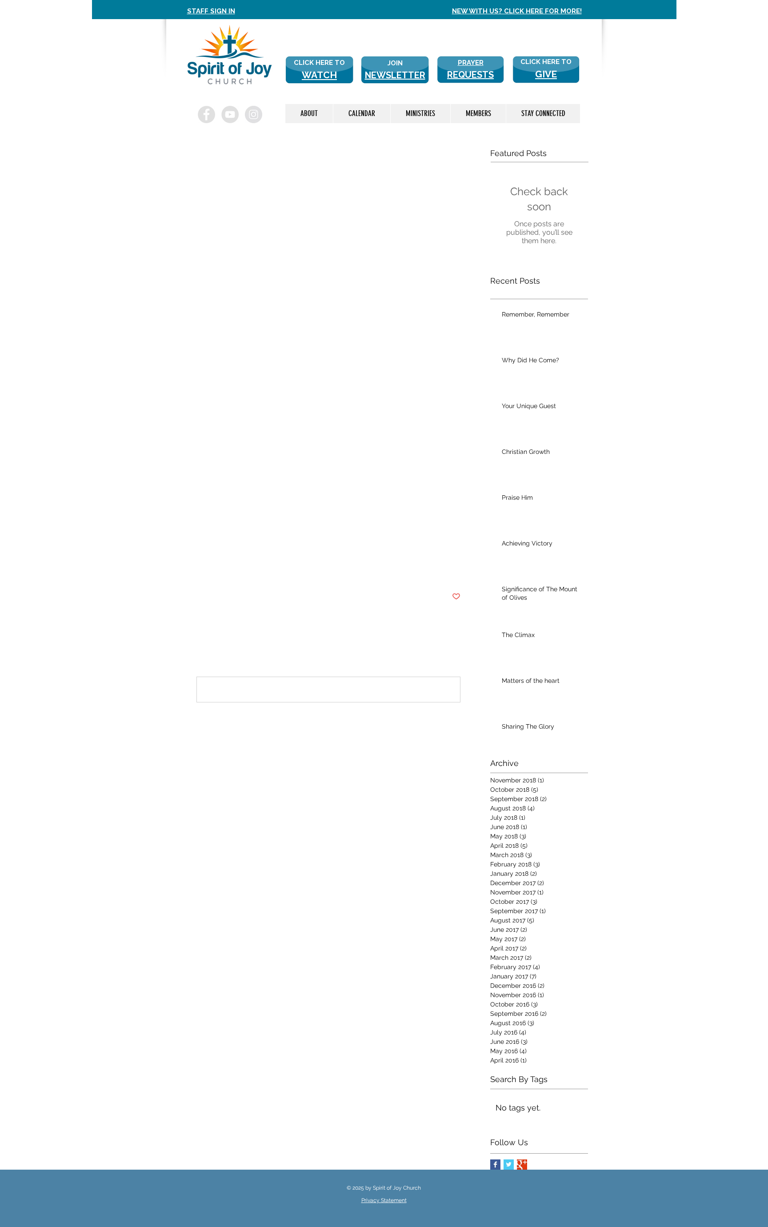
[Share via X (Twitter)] (222, 569)
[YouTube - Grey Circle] (230, 114)
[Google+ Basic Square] (522, 1164)
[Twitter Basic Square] (509, 1164)
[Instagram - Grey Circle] (253, 114)
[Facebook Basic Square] (495, 1164)
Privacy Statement (384, 1200)
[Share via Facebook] (200, 569)
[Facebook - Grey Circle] (206, 114)
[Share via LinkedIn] (244, 569)
